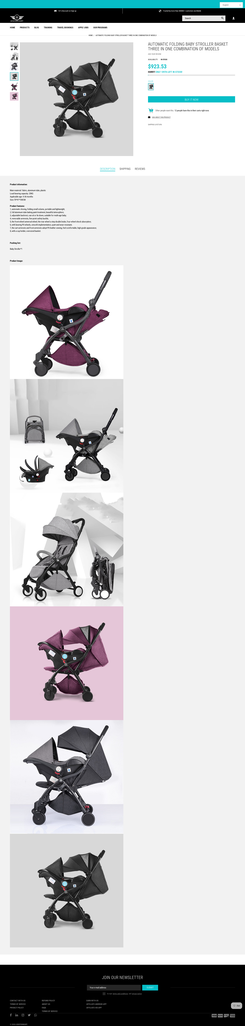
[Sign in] (233, 18)
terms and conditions (120, 994)
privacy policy (137, 994)
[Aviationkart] (17, 18)
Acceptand (124, 994)
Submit (150, 987)
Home (91, 35)
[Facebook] (11, 1015)
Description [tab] (107, 169)
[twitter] (29, 1015)
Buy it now (191, 99)
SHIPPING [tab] (125, 169)
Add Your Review (154, 54)
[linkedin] (16, 1015)
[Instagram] (23, 1015)
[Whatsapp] (35, 1015)
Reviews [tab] (140, 169)
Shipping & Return (155, 125)
